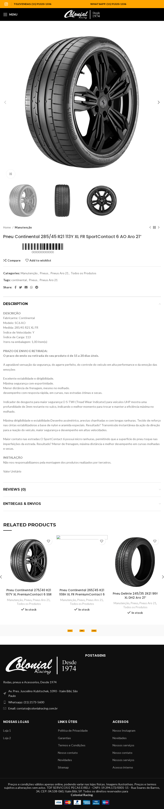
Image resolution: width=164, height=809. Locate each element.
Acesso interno (123, 767)
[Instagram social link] (6, 4)
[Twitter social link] (20, 287)
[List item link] (41, 702)
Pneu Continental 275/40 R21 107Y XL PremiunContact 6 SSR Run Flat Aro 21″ (29, 594)
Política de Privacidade (73, 730)
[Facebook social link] (15, 287)
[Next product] (159, 227)
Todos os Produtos (83, 273)
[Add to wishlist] (48, 541)
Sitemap (63, 767)
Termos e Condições (71, 745)
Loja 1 (7, 730)
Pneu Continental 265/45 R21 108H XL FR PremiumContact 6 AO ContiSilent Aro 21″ (82, 594)
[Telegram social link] (37, 287)
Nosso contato (68, 752)
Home (7, 227)
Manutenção (23, 227)
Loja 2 (7, 738)
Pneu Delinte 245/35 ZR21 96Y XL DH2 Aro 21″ (135, 595)
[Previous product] (150, 227)
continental (19, 280)
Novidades (65, 760)
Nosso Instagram (124, 730)
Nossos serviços (123, 745)
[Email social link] (26, 287)
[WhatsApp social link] (31, 287)
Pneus (44, 273)
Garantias (64, 738)
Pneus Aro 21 (59, 273)
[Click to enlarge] (10, 174)
